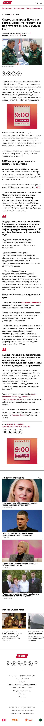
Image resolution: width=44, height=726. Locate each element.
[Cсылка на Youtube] (19, 663)
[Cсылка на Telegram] (8, 663)
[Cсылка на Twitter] (30, 663)
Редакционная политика (22, 688)
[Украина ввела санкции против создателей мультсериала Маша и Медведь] (14, 621)
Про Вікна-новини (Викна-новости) (22, 685)
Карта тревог (19, 8)
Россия (26, 427)
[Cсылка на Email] (36, 663)
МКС (38, 187)
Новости (16, 15)
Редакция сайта (22, 679)
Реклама (22, 697)
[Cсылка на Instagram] (25, 663)
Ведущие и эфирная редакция (22, 676)
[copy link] (19, 73)
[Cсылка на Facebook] (13, 663)
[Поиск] (37, 2)
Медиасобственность (22, 691)
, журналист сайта (15, 33)
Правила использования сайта (22, 710)
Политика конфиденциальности (22, 713)
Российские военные (12, 427)
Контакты (22, 694)
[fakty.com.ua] (15, 720)
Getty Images (10, 66)
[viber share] (14, 73)
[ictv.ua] (28, 720)
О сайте (22, 682)
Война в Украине (15, 424)
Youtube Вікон (18, 415)
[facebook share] (4, 73)
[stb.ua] (4, 720)
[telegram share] (9, 73)
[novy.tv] (40, 720)
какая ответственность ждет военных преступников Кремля (19, 396)
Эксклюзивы (7, 8)
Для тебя (6, 15)
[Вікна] (7, 2)
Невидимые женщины (35, 8)
